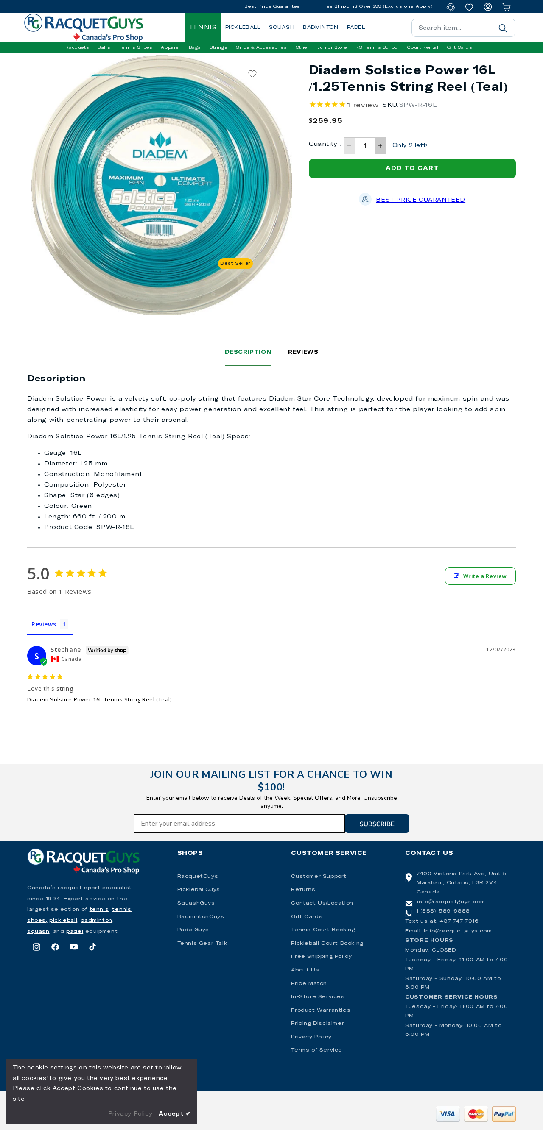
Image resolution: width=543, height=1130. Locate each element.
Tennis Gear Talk (202, 943)
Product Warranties (320, 1010)
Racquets (77, 47)
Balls (104, 47)
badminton (96, 920)
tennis (99, 909)
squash (38, 931)
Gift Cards (306, 916)
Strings (218, 47)
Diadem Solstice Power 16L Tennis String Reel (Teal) (99, 699)
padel (74, 931)
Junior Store (332, 47)
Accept (175, 1114)
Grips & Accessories (261, 47)
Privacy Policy (311, 1037)
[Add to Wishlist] (252, 73)
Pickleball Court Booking (327, 943)
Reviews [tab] (43, 624)
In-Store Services (317, 996)
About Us (305, 970)
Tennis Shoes (135, 47)
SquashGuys (196, 903)
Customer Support (319, 876)
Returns (303, 889)
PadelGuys (193, 929)
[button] (77, 47)
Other (302, 47)
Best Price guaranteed (420, 200)
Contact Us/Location (322, 903)
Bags (195, 47)
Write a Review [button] (485, 576)
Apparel (170, 47)
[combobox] (463, 28)
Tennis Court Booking (323, 929)
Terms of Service (316, 1050)
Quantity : (325, 144)
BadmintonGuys (200, 916)
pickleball (63, 920)
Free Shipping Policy (321, 956)
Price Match (309, 983)
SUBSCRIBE (377, 823)
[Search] (502, 28)
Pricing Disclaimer (317, 1023)
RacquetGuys (197, 876)
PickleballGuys (198, 889)
